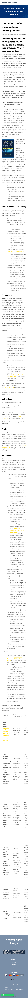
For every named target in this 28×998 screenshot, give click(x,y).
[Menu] (25, 2)
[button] (7, 995)
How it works (14, 966)
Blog (14, 967)
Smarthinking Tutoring (8, 387)
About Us (14, 964)
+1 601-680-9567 (14, 985)
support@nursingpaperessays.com (14, 989)
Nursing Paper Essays (9, 2)
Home (14, 962)
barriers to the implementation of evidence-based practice (17, 530)
